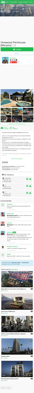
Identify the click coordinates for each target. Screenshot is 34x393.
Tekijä (14, 232)
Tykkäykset (15, 128)
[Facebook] (10, 60)
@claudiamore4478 (12, 215)
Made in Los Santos (6, 388)
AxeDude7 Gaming (12, 246)
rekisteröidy (25, 262)
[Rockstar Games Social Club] (16, 60)
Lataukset (6, 128)
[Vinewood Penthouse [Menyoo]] (17, 98)
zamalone (13, 58)
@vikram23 (10, 234)
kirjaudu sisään (16, 262)
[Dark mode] (29, 2)
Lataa (18, 49)
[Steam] (14, 60)
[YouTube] (12, 60)
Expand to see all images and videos (17, 123)
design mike (10, 213)
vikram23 (9, 223)
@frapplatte (10, 225)
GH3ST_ (9, 254)
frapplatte (9, 204)
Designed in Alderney (6, 387)
